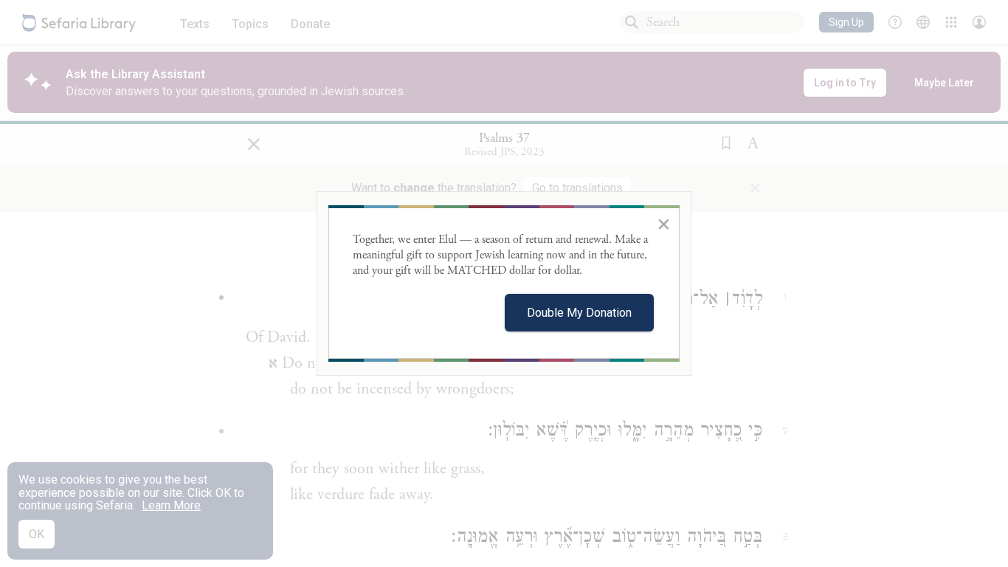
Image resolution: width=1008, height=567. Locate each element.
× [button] (663, 224)
